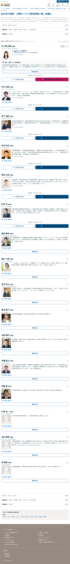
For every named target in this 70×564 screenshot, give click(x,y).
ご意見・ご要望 (43, 532)
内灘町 (44, 516)
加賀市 (13, 516)
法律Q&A (7, 535)
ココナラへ (5, 1)
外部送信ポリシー (44, 539)
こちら (33, 41)
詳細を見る (35, 251)
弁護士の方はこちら (63, 1)
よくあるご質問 (9, 542)
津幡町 (40, 516)
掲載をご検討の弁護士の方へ (47, 542)
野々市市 (31, 516)
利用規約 (41, 535)
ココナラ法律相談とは (11, 532)
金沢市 (16, 51)
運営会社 (7, 553)
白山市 (22, 516)
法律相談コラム (9, 537)
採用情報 (7, 556)
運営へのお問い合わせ (11, 544)
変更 (66, 25)
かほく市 (17, 516)
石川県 (5, 102)
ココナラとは (8, 539)
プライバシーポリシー (45, 537)
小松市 (8, 516)
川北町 (36, 516)
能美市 (26, 516)
